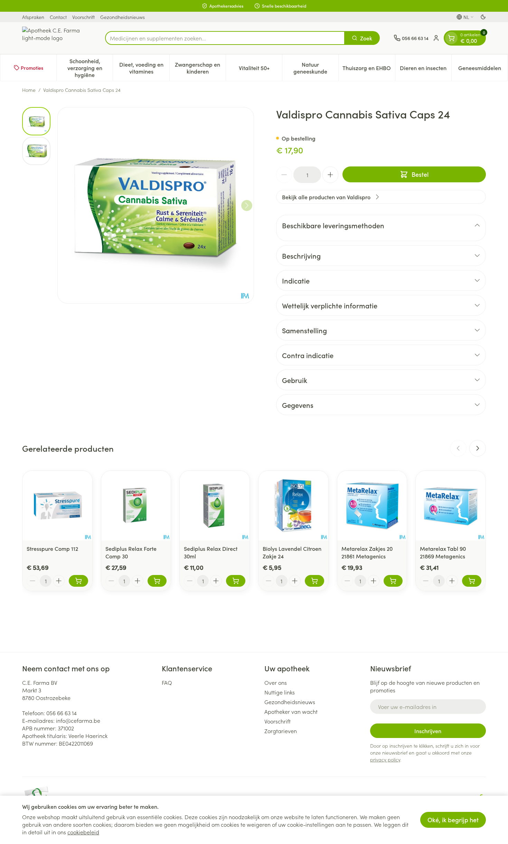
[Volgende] (246, 205)
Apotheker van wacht (291, 711)
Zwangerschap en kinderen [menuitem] (200, 67)
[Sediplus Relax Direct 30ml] (215, 505)
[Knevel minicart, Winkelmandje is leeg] (451, 38)
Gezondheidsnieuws (122, 16)
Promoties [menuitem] (32, 67)
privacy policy (385, 759)
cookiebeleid (83, 832)
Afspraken (33, 16)
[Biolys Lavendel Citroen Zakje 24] (293, 505)
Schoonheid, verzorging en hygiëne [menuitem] (90, 67)
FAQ (167, 682)
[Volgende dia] (477, 448)
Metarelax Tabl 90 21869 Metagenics (443, 552)
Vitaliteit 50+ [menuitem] (260, 69)
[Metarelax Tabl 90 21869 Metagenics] (451, 505)
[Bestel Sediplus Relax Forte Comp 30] (157, 581)
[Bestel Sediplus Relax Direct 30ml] (235, 581)
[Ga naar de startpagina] (56, 38)
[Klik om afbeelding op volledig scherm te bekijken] (156, 205)
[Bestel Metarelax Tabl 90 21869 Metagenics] (471, 581)
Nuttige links (279, 692)
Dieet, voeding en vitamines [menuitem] (144, 67)
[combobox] (225, 38)
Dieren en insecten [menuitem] (425, 69)
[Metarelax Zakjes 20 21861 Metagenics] (372, 505)
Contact (58, 16)
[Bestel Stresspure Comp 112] (78, 581)
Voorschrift (83, 16)
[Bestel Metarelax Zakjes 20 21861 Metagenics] (393, 581)
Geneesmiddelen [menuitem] (483, 69)
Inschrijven (427, 731)
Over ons (275, 682)
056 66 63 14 (61, 713)
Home (29, 89)
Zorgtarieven (280, 731)
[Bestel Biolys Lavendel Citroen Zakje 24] (314, 581)
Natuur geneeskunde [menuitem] (315, 67)
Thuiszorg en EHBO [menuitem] (368, 69)
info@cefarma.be (78, 720)
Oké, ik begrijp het (453, 819)
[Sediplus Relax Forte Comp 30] (136, 505)
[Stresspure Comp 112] (57, 505)
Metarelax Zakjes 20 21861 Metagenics (367, 552)
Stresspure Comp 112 (52, 548)
